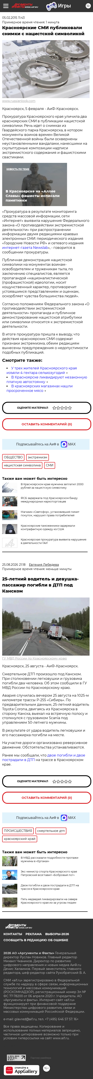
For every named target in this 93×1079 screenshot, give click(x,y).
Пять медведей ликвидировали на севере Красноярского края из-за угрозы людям (49, 901)
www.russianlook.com (18, 101)
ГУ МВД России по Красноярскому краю (34, 658)
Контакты (12, 934)
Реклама (34, 934)
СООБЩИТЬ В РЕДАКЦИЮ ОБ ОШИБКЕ (35, 940)
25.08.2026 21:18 (14, 565)
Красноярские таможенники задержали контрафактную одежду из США (48, 527)
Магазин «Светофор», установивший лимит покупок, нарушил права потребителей (50, 513)
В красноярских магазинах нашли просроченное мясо (39, 388)
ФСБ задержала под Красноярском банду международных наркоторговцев (49, 499)
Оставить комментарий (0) (47, 424)
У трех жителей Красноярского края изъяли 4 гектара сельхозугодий (41, 370)
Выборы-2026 (57, 934)
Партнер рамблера (40, 1058)
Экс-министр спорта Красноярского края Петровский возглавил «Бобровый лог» (49, 873)
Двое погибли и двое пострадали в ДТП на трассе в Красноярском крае (50, 887)
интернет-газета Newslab (25, 248)
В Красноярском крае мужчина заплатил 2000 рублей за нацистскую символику (52, 486)
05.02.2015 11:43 (13, 18)
